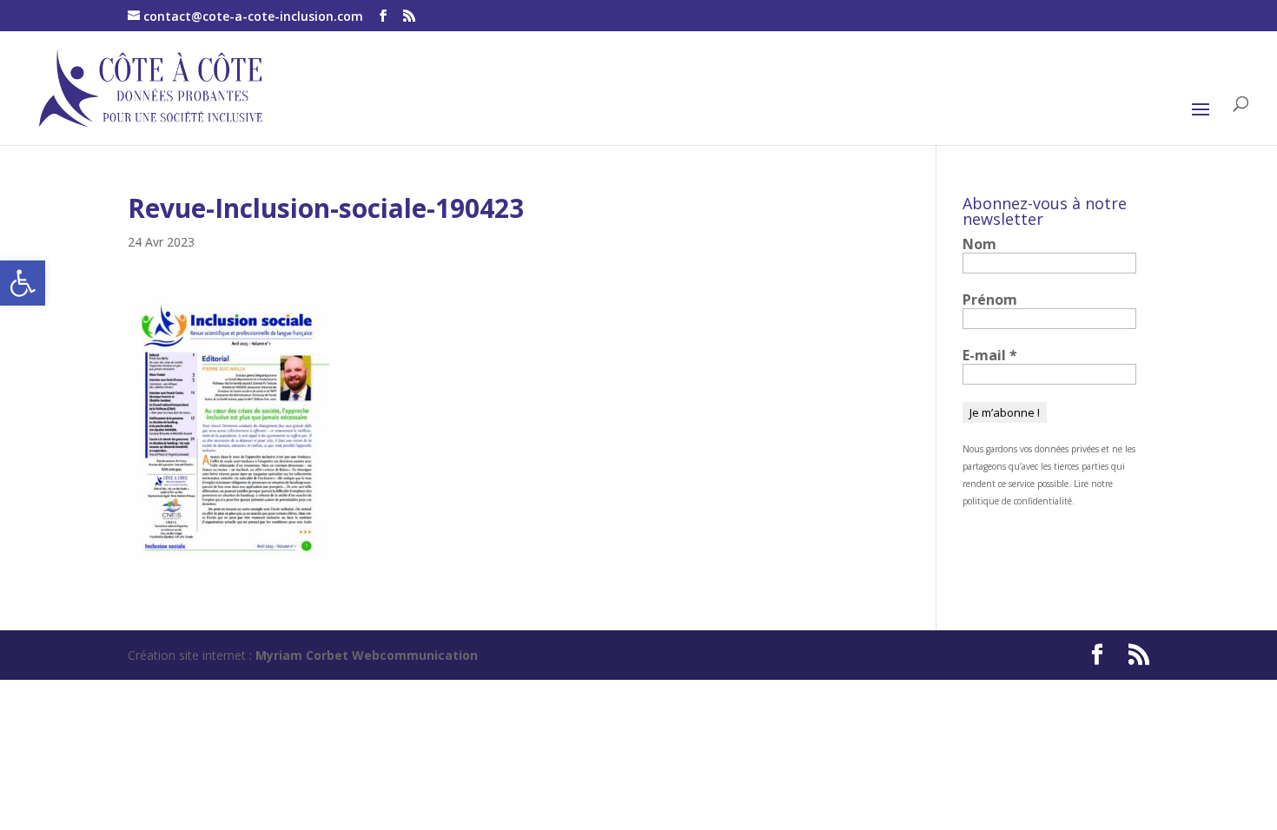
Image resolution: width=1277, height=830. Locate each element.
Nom (979, 244)
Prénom (990, 299)
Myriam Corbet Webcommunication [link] (365, 655)
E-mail (990, 355)
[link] (22, 283)
